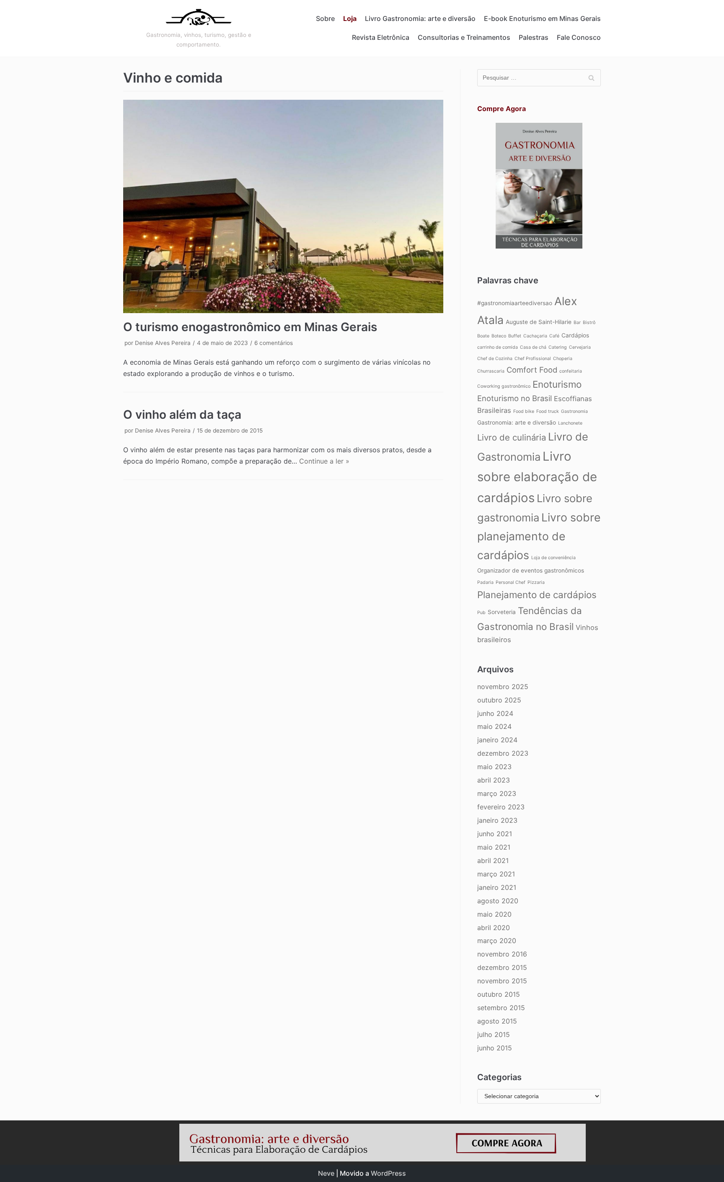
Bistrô (589, 322)
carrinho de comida (497, 347)
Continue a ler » (324, 461)
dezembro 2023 (502, 753)
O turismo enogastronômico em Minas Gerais (250, 327)
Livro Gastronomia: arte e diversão (420, 18)
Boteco (498, 336)
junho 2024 (495, 713)
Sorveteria (502, 612)
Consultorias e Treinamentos (464, 37)
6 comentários (273, 343)
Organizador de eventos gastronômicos (530, 570)
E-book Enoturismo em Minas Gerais (542, 18)
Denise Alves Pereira (163, 343)
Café (554, 336)
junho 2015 (494, 1048)
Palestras (533, 37)
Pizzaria (536, 582)
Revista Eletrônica (380, 37)
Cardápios (575, 335)
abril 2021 (493, 860)
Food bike (523, 411)
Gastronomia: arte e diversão (516, 422)
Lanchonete (570, 423)
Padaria (485, 582)
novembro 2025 (502, 686)
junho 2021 (494, 833)
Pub (481, 612)
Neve (326, 1173)
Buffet (514, 336)
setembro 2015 (501, 1007)
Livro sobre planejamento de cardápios (539, 536)
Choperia (562, 358)
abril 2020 (493, 927)
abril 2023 (493, 780)
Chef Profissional (533, 358)
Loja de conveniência (553, 557)
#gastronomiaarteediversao (514, 303)
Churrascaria (490, 371)
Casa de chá (533, 347)
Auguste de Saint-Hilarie (538, 322)
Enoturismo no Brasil (514, 398)
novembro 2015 (502, 981)
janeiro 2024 (497, 740)
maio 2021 (493, 847)
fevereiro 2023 (501, 807)
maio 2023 (494, 766)
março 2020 (496, 940)
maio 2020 (494, 914)
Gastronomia (574, 411)
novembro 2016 (502, 954)
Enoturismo (557, 384)
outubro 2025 (499, 700)
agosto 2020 (497, 901)
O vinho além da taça (182, 414)
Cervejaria (580, 347)
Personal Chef (510, 582)
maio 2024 (494, 726)
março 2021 (496, 874)
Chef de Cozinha (494, 358)
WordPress (388, 1173)
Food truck (547, 411)
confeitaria (570, 371)
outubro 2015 (498, 994)
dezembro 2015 (502, 967)
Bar (577, 322)
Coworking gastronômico (503, 386)
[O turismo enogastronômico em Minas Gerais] (283, 206)
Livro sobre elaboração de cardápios (537, 477)
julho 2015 (493, 1034)
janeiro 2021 (496, 887)
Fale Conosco (579, 37)
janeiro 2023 (497, 820)
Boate (483, 336)
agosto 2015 (497, 1021)
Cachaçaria (535, 336)
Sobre (325, 18)
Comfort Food (532, 369)
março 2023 (496, 793)
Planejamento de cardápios (537, 594)
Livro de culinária (511, 437)
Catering (557, 347)
